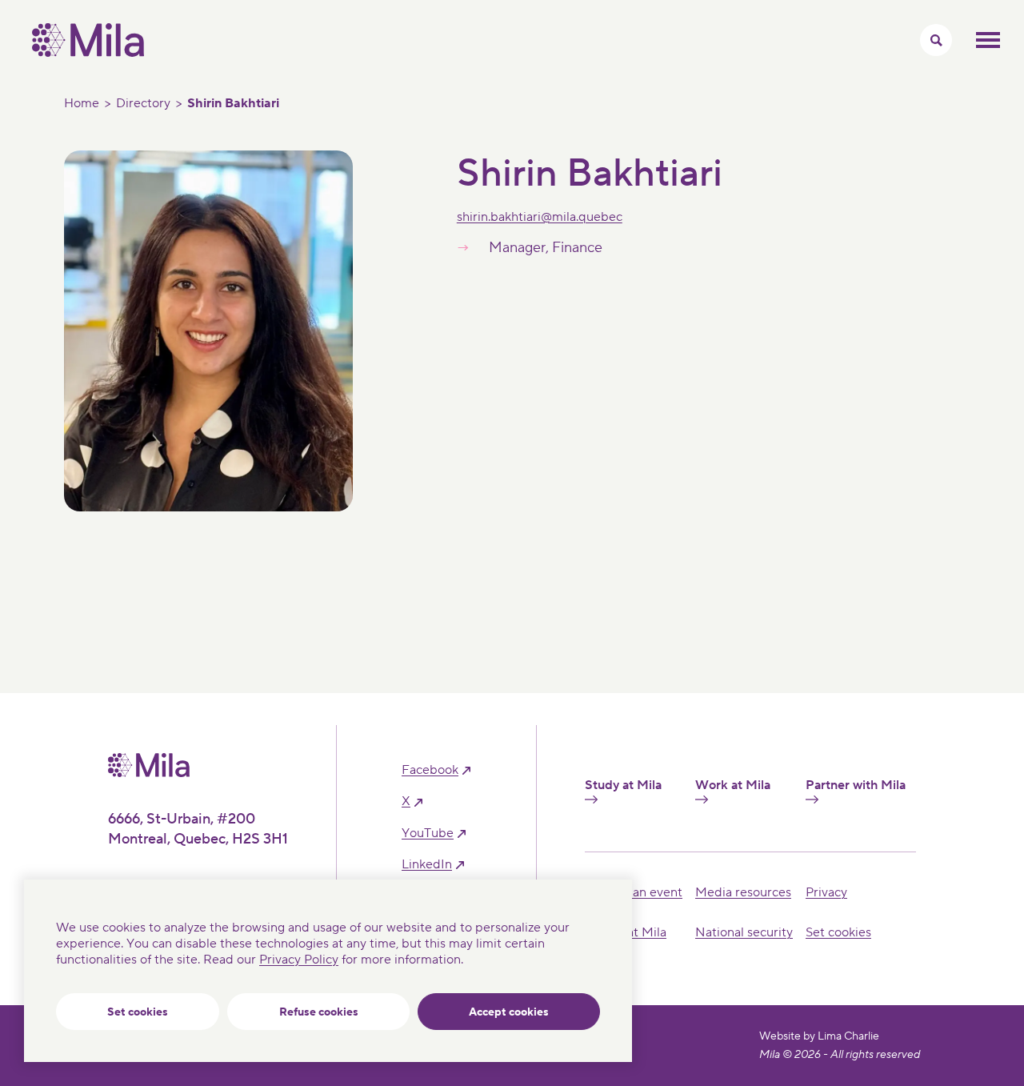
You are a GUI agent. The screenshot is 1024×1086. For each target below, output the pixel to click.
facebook (430, 770)
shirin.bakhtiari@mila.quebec (539, 217)
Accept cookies (509, 1012)
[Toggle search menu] (936, 40)
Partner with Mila (856, 785)
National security (744, 932)
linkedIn (427, 864)
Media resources (743, 892)
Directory (143, 103)
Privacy (826, 892)
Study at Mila (623, 785)
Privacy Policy (298, 960)
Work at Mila (732, 785)
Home (81, 103)
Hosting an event (633, 892)
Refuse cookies (318, 1012)
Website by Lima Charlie (819, 1036)
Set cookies (137, 1012)
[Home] (88, 53)
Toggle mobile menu (988, 40)
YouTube (428, 833)
